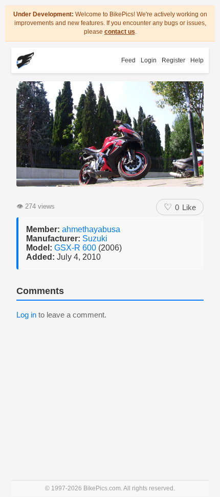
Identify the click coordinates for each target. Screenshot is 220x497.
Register (173, 60)
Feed (128, 60)
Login (149, 60)
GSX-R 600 (76, 247)
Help (197, 60)
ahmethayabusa (91, 229)
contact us (119, 31)
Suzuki (94, 238)
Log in (26, 314)
